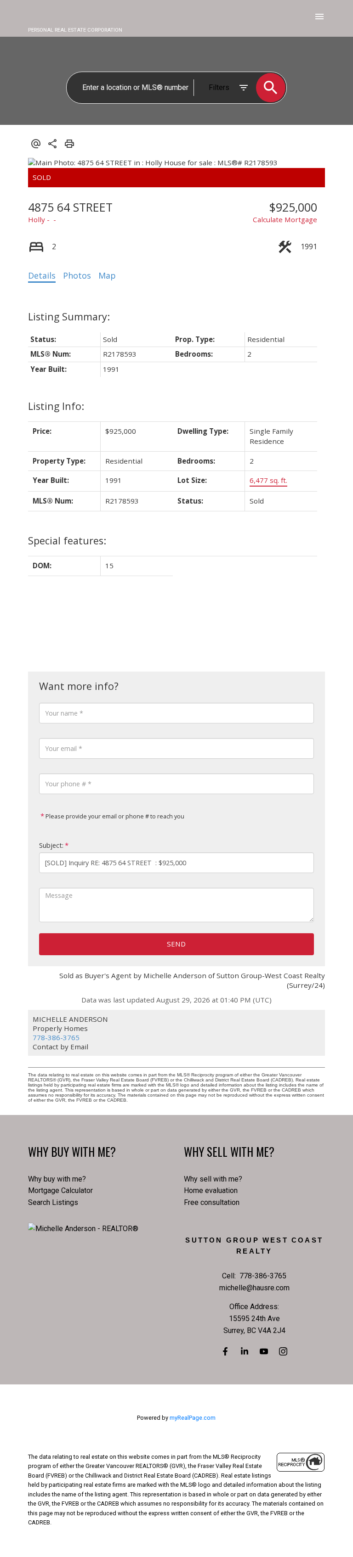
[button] (225, 1351)
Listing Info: (56, 406)
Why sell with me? (213, 1179)
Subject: (51, 845)
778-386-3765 (56, 1037)
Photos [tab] (77, 275)
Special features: (67, 540)
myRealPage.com (193, 1417)
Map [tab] (107, 275)
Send (176, 943)
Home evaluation (211, 1190)
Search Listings (53, 1202)
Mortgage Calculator (60, 1190)
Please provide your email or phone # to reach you (114, 816)
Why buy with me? (57, 1179)
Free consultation (211, 1202)
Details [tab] (42, 275)
